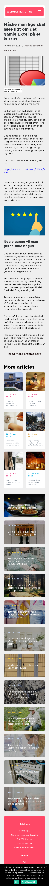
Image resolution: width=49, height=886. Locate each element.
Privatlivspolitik (28, 882)
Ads (25, 862)
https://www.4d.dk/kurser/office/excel (24, 171)
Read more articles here (24, 354)
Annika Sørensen (33, 45)
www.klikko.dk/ (27, 847)
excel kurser (10, 50)
